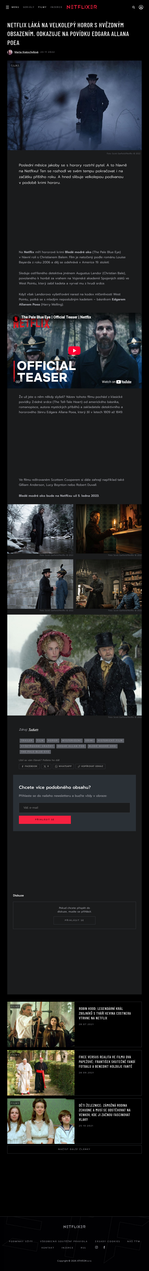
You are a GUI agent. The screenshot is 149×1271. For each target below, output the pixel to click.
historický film (110, 740)
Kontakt (48, 1247)
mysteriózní (71, 740)
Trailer (27, 740)
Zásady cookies (107, 1241)
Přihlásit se (45, 819)
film (40, 740)
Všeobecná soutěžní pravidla (64, 1241)
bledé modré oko (102, 746)
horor (53, 740)
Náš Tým (133, 1241)
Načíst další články (74, 1149)
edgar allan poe (71, 746)
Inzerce (68, 1247)
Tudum (33, 729)
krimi (90, 740)
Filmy (15, 65)
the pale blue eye (35, 751)
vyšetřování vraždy (37, 746)
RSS (83, 1247)
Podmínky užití (21, 1241)
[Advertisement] (74, 218)
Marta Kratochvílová (26, 52)
